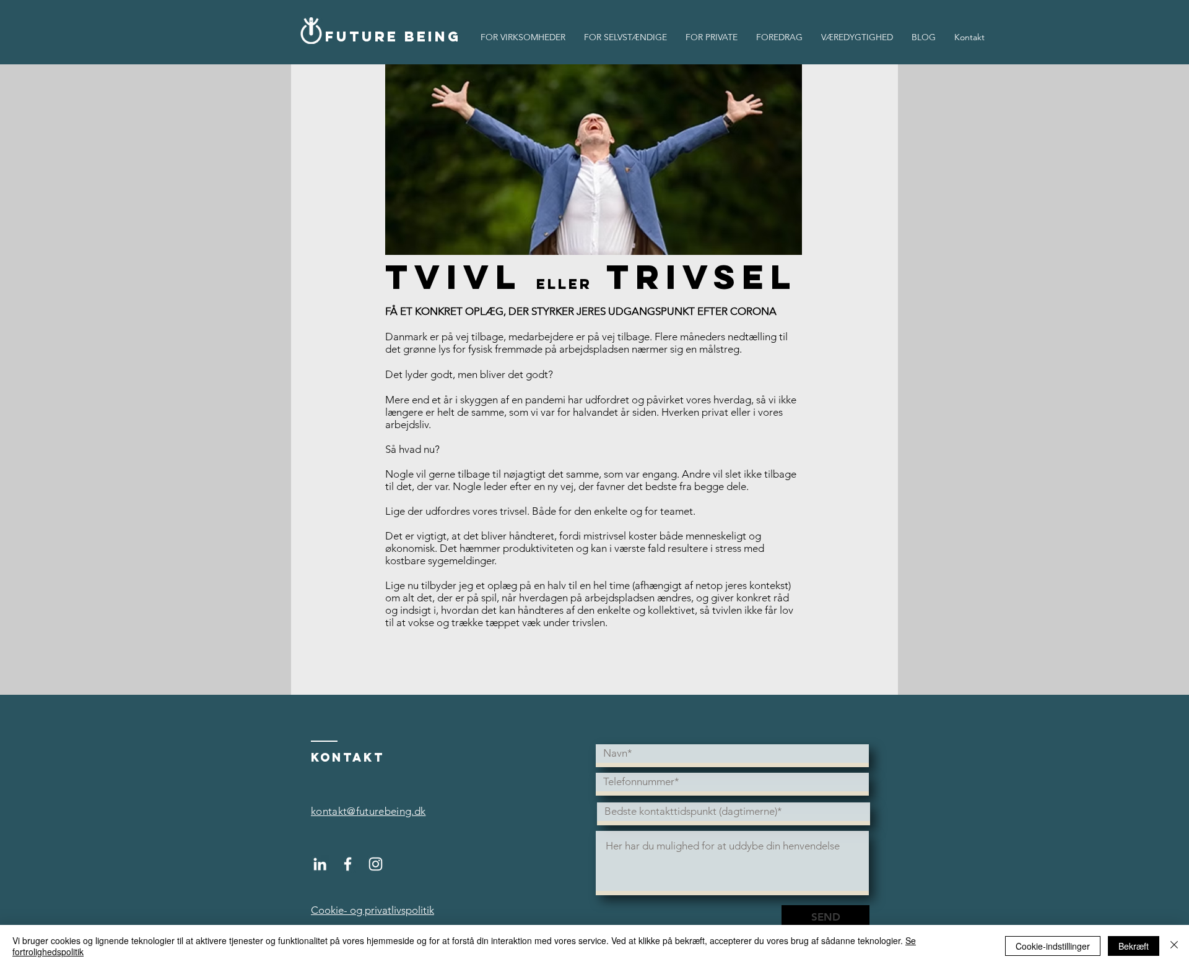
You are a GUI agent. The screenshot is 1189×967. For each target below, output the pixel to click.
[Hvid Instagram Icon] (376, 864)
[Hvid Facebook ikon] (348, 864)
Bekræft (1133, 946)
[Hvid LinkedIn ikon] (320, 864)
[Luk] (1174, 946)
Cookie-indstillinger (1053, 946)
